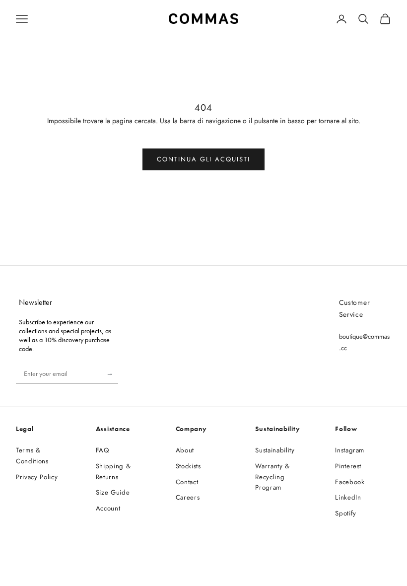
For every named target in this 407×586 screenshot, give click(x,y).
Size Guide (113, 492)
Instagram (349, 450)
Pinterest (348, 466)
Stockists (188, 466)
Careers (188, 497)
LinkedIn (348, 497)
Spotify (345, 513)
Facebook (349, 482)
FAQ (102, 450)
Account (108, 508)
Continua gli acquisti (203, 159)
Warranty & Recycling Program (272, 477)
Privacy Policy (37, 477)
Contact (187, 482)
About (185, 450)
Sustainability (274, 450)
